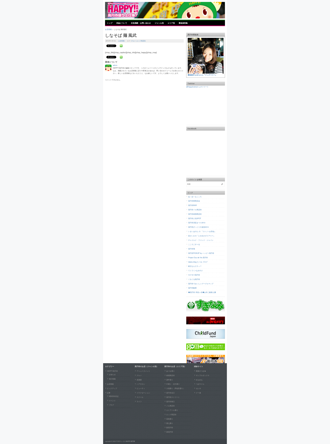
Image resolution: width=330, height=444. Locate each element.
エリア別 (171, 23)
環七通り (169, 423)
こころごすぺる (194, 244)
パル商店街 (170, 405)
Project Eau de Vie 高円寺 (198, 257)
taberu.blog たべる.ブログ (198, 262)
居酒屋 (139, 379)
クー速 (198, 392)
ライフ (139, 401)
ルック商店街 (141, 41)
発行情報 (112, 379)
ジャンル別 (159, 23)
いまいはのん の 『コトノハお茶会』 (202, 231)
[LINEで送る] (121, 46)
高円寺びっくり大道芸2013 (198, 227)
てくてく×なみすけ (195, 270)
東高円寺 (169, 432)
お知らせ (112, 374)
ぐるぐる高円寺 (194, 279)
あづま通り (170, 371)
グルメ (133, 41)
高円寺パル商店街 (195, 209)
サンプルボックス (202, 375)
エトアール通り (172, 410)
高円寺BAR (192, 205)
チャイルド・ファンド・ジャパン (200, 240)
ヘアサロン (141, 384)
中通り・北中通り (173, 384)
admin (115, 65)
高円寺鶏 (191, 248)
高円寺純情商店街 (195, 214)
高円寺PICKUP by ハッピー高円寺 (201, 253)
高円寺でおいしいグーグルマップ (200, 283)
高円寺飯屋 (192, 288)
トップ (109, 23)
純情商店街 (170, 375)
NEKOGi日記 (114, 396)
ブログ (111, 405)
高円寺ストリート (173, 397)
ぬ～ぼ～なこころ (195, 196)
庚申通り (169, 379)
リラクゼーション (143, 392)
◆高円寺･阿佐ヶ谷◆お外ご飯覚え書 (202, 292)
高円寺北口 (170, 392)
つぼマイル (200, 384)
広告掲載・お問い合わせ (141, 23)
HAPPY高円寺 (112, 371)
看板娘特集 (183, 23)
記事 (108, 392)
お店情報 (121, 41)
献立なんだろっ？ (195, 266)
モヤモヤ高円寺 (194, 275)
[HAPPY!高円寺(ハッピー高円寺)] (127, 10)
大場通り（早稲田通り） (175, 388)
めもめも (199, 379)
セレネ (198, 388)
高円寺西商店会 (194, 201)
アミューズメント (143, 371)
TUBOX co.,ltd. (120, 441)
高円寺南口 (170, 401)
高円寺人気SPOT (194, 218)
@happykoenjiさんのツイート (197, 86)
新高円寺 (169, 427)
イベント (112, 400)
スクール (140, 397)
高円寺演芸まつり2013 (196, 222)
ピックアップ (112, 388)
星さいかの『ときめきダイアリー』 (201, 235)
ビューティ (141, 388)
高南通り (169, 419)
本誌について (121, 23)
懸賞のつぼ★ (201, 371)
